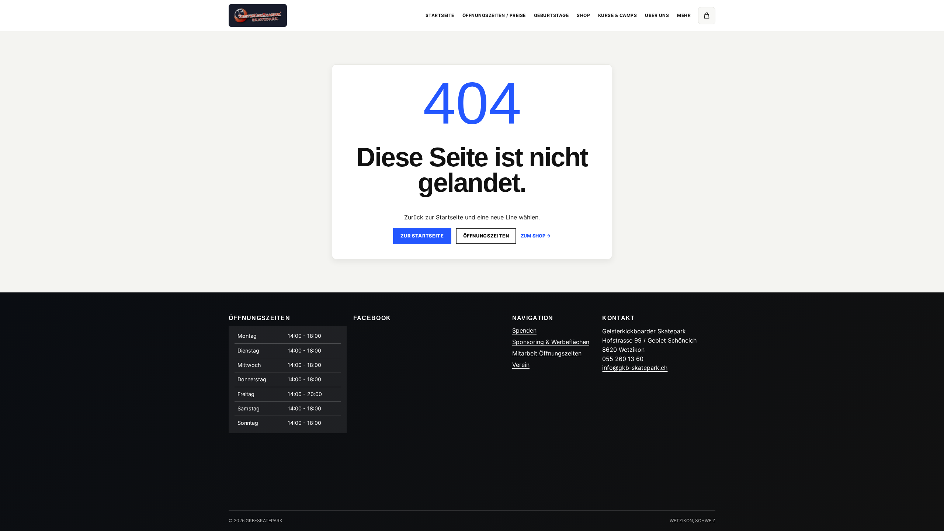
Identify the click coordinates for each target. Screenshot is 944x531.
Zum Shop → (536, 236)
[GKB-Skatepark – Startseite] (258, 15)
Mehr (684, 15)
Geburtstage (551, 15)
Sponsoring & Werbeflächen (550, 342)
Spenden (524, 330)
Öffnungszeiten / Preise (494, 15)
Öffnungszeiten (486, 236)
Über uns (657, 15)
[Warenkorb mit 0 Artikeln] (707, 15)
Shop (583, 15)
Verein (521, 364)
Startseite (440, 15)
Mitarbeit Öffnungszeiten (547, 353)
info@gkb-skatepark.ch (634, 367)
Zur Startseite (422, 236)
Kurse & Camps (617, 15)
